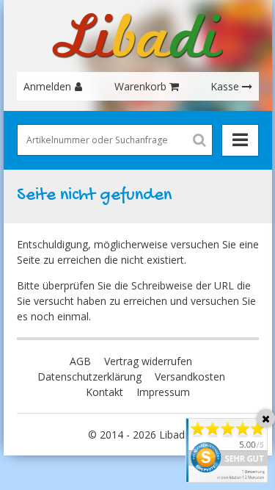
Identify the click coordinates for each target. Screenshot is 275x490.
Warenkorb (140, 86)
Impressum (163, 392)
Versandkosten (190, 376)
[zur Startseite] (138, 36)
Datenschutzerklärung (89, 376)
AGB (80, 361)
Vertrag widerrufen (148, 361)
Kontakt (104, 392)
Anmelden (47, 86)
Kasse (224, 86)
